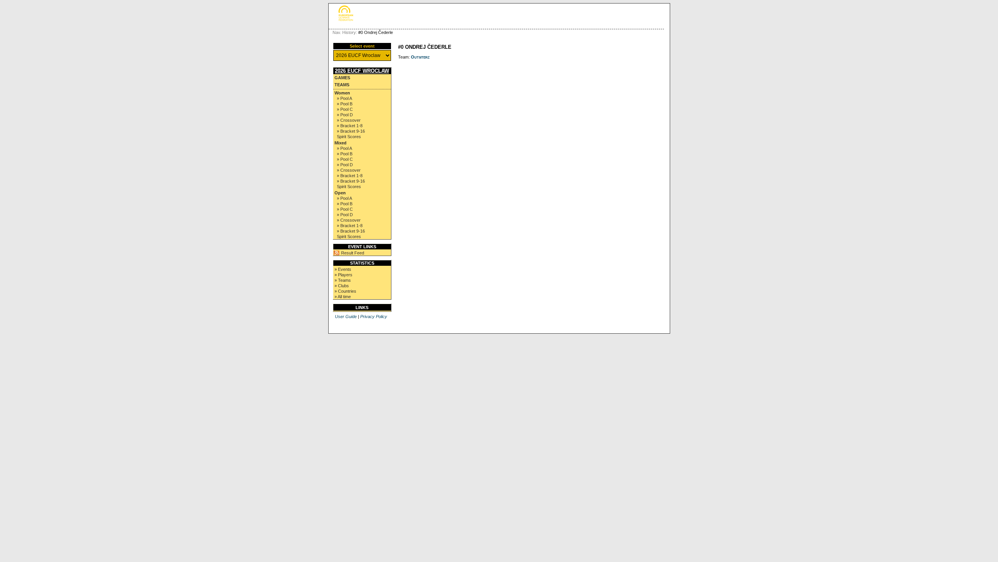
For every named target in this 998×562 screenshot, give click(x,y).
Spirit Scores (349, 136)
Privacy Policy (373, 316)
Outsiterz (420, 57)
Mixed (340, 142)
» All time (342, 296)
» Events (342, 269)
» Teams (342, 280)
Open (340, 192)
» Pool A (344, 98)
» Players (343, 274)
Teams (341, 84)
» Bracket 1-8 (350, 125)
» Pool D (345, 114)
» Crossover (349, 120)
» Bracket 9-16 (351, 131)
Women (342, 93)
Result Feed (352, 253)
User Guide (346, 316)
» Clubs (341, 285)
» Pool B (344, 103)
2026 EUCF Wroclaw (362, 71)
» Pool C (345, 109)
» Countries (345, 291)
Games (342, 77)
